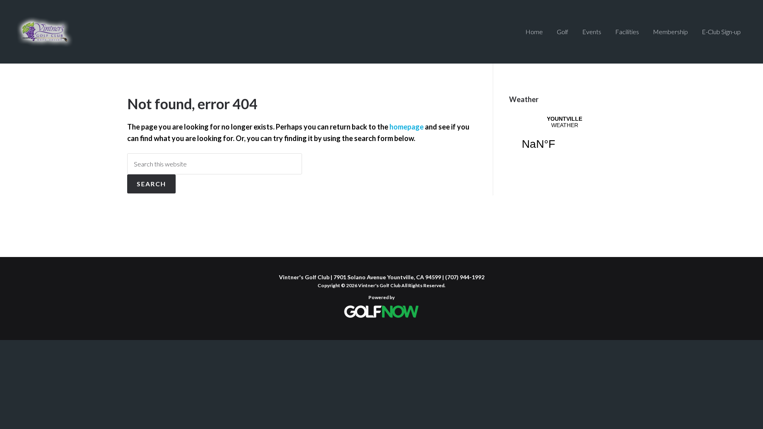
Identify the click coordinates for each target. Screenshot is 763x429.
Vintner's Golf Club (45, 32)
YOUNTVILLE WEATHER (564, 138)
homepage (406, 126)
